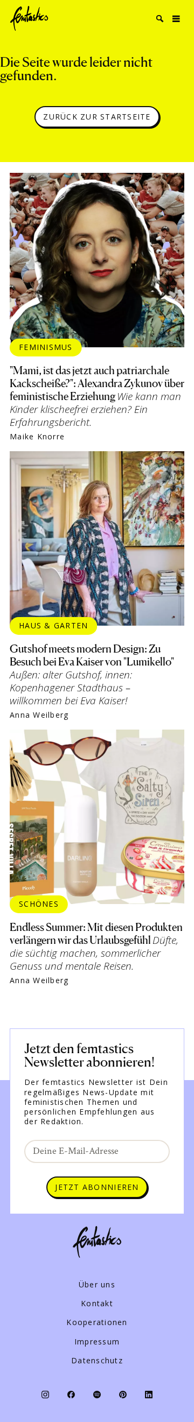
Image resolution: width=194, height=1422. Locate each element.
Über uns (97, 1285)
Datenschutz (97, 1360)
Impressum (97, 1342)
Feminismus (46, 347)
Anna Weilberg (39, 715)
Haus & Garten (53, 625)
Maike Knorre (37, 437)
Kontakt (97, 1303)
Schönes (39, 904)
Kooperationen (96, 1322)
